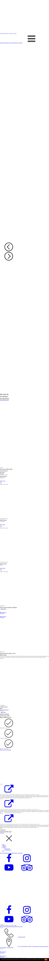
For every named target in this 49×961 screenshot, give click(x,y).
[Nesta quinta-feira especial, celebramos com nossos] (41, 698)
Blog (15, 33)
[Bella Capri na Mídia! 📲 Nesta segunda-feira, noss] (25, 698)
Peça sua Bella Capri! (4, 400)
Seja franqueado (3, 42)
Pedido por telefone (18, 42)
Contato (12, 33)
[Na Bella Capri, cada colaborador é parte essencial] (8, 698)
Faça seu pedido (10, 42)
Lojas (1, 33)
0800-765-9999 (21, 937)
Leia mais (2, 833)
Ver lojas (2, 473)
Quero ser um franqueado (5, 749)
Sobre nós (8, 33)
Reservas (4, 33)
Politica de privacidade (4, 926)
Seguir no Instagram (4, 709)
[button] (9, 842)
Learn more (42, 959)
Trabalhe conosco (8, 849)
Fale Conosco (7, 848)
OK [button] (45, 959)
